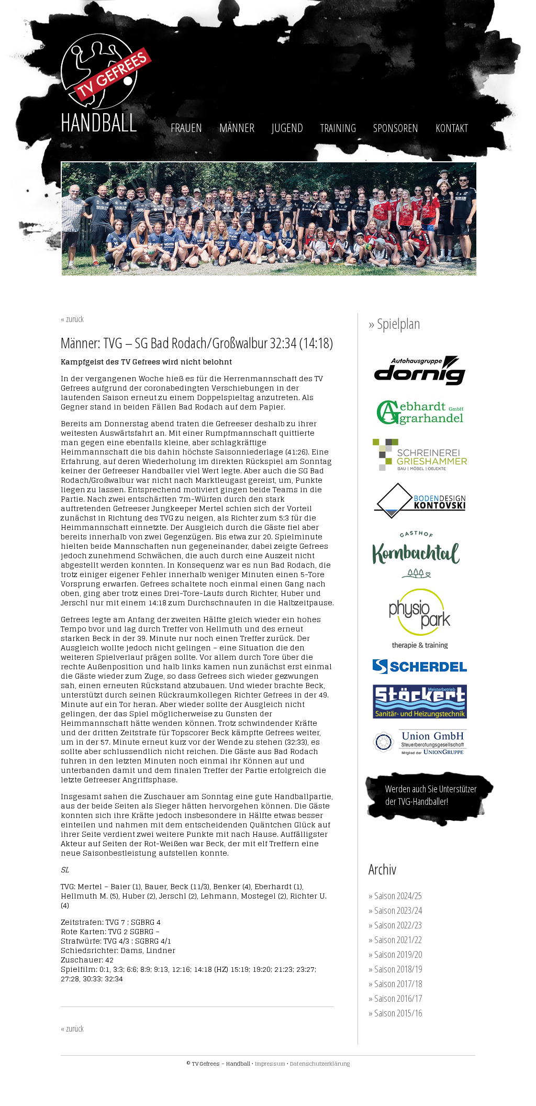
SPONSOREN (395, 128)
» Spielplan (394, 323)
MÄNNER (236, 127)
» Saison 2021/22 (395, 939)
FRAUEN (186, 127)
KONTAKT (452, 128)
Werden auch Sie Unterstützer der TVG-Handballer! (431, 795)
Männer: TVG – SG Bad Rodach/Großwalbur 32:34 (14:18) (197, 342)
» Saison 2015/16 (395, 1013)
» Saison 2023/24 (395, 910)
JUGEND (287, 127)
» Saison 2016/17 (395, 998)
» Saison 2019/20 (395, 954)
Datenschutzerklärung (320, 1063)
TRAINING (338, 128)
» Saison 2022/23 (395, 925)
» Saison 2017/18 (395, 983)
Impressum (270, 1063)
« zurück (72, 319)
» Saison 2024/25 (395, 895)
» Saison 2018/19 (395, 969)
